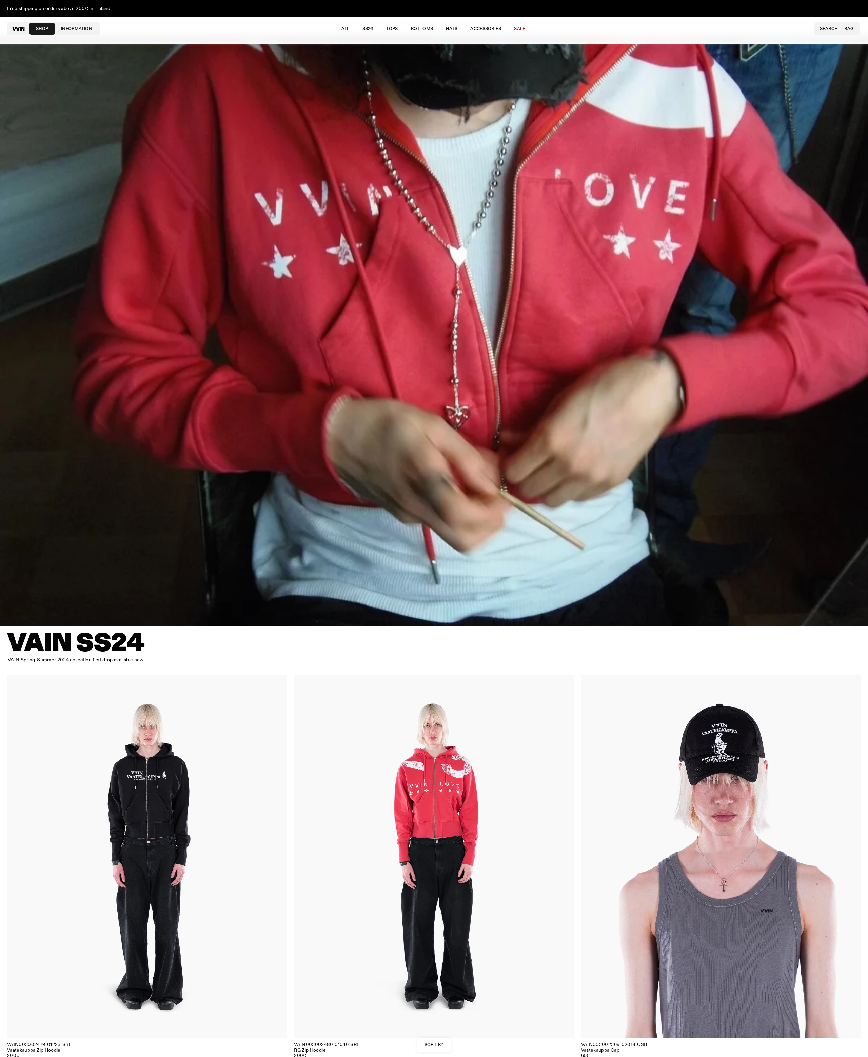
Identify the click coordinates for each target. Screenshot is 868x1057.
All (345, 29)
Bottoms (422, 29)
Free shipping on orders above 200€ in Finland (59, 8)
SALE (519, 29)
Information (76, 29)
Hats (451, 29)
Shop (42, 29)
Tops (392, 29)
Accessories (485, 29)
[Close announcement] (856, 9)
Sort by (434, 1045)
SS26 (367, 29)
